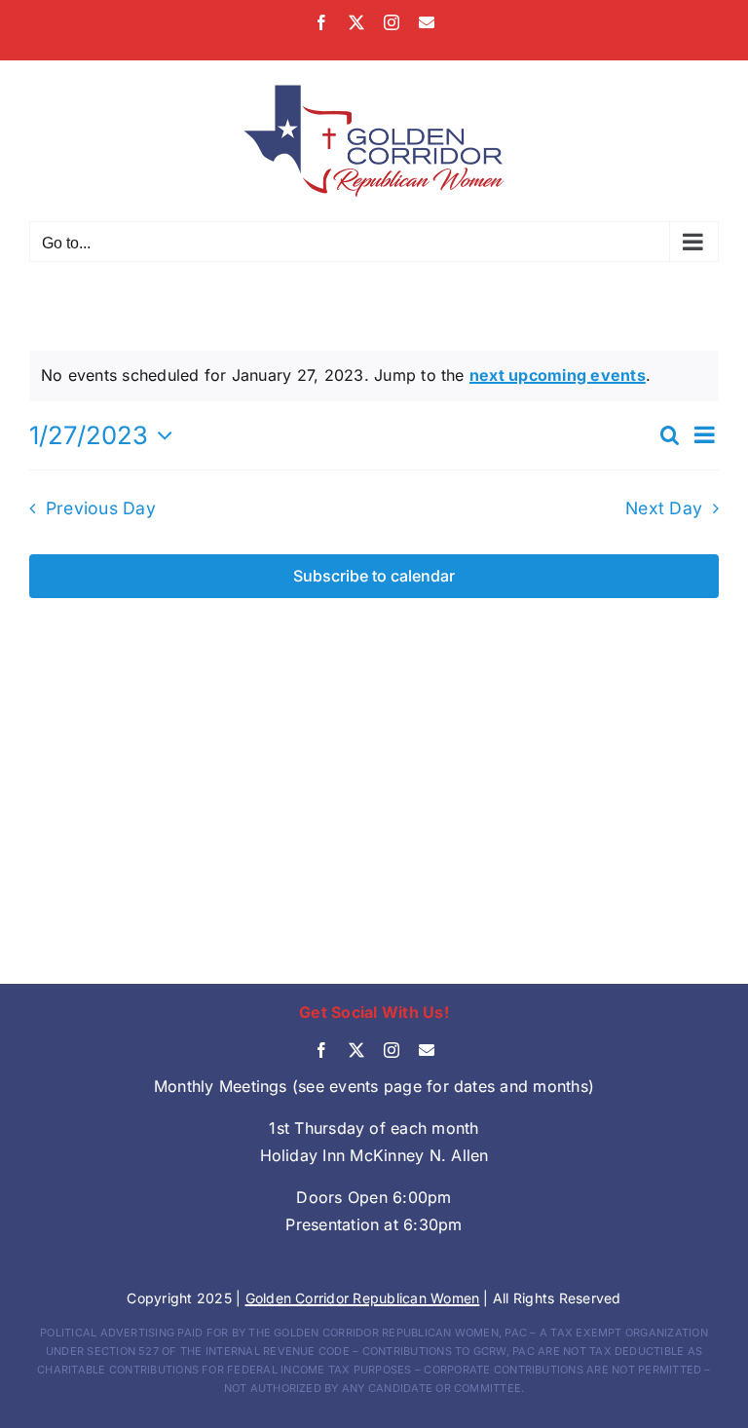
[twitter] (356, 1050)
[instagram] (391, 1050)
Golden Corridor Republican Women (362, 1298)
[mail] (426, 1050)
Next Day (663, 508)
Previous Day (101, 508)
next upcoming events (557, 375)
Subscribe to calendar (374, 576)
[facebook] (321, 1050)
